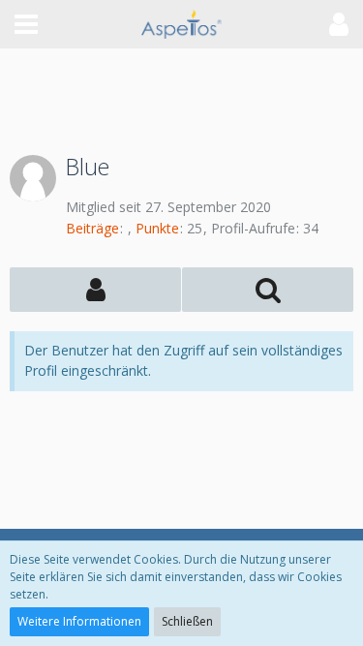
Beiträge (92, 228)
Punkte (157, 228)
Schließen (187, 621)
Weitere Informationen (79, 621)
